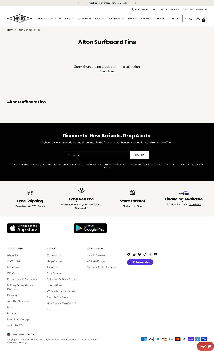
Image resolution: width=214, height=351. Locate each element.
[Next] (135, 3)
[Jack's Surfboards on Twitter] (150, 255)
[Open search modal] (191, 18)
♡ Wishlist (13, 261)
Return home (107, 71)
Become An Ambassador (102, 267)
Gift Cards (13, 273)
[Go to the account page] (198, 18)
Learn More (195, 204)
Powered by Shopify (16, 342)
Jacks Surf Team (17, 325)
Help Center (54, 261)
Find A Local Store (132, 206)
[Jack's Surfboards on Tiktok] (145, 255)
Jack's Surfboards (33, 339)
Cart (49, 309)
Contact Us (54, 255)
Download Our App (19, 319)
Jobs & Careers (96, 255)
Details (41, 206)
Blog (10, 307)
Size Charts (54, 273)
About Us (12, 255)
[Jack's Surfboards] (19, 18)
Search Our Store (57, 297)
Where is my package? (61, 291)
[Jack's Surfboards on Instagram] (134, 255)
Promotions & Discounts (22, 279)
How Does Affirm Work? (61, 303)
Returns (52, 267)
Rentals (12, 313)
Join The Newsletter (19, 301)
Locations (13, 267)
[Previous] (78, 3)
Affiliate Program (97, 261)
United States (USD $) (21, 334)
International (55, 285)
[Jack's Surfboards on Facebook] (129, 255)
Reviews (12, 295)
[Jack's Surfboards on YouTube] (156, 255)
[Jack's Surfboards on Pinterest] (140, 255)
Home (10, 29)
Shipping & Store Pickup (62, 279)
